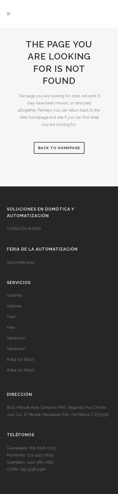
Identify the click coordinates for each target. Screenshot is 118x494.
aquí (30, 262)
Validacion (16, 338)
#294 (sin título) (20, 359)
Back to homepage (59, 148)
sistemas (14, 295)
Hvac (11, 316)
